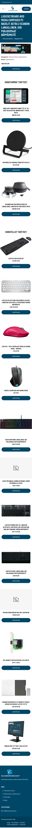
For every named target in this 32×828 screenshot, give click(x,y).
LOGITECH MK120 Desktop (16, 258)
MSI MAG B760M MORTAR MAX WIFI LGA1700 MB (16, 612)
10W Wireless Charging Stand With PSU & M (16, 162)
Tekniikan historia (9, 791)
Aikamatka (7, 797)
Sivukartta (22, 824)
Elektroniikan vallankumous (12, 794)
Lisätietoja (16, 69)
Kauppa (26, 9)
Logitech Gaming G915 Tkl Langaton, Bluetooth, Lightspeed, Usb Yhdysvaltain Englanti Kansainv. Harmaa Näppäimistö (16, 527)
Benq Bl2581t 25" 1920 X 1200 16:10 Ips (16, 746)
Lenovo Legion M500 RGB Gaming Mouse (16, 390)
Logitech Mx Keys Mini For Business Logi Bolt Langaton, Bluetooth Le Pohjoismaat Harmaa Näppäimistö (16, 302)
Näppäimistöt (19, 39)
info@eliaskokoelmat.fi (7, 2)
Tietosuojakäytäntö (12, 824)
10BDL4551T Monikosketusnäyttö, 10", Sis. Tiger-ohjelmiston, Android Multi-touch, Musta (16, 110)
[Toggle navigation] (3, 8)
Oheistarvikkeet (8, 39)
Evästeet (22, 822)
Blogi (5, 800)
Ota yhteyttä (15, 822)
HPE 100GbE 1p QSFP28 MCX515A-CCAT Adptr (16, 660)
